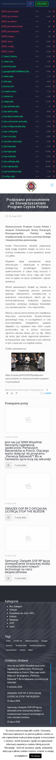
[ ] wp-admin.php (9, 111)
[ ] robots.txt (7, 96)
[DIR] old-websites (10, 31)
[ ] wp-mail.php (8, 156)
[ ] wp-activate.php (10, 106)
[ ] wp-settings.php (10, 161)
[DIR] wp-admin (9, 21)
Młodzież (13, 620)
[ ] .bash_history (9, 56)
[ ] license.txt (7, 86)
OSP (11, 623)
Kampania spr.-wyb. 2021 (21, 613)
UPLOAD (41, 3)
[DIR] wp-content (9, 16)
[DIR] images (7, 36)
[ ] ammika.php (8, 66)
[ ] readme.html (8, 91)
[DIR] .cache (7, 51)
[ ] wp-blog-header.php (12, 116)
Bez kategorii (15, 606)
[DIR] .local (6, 41)
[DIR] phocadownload (11, 26)
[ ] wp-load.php (8, 146)
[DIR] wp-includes (10, 11)
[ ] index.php (7, 76)
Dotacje (13, 609)
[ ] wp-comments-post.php (14, 121)
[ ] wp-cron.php (8, 136)
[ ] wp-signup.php (9, 166)
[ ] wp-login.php (8, 151)
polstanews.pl (19, 348)
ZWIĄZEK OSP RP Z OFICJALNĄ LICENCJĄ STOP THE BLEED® (26, 509)
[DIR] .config (7, 46)
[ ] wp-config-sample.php (13, 126)
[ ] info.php (6, 81)
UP (30, 3)
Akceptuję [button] (35, 756)
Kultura (12, 616)
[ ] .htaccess (7, 61)
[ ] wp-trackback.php (11, 171)
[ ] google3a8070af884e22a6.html (16, 71)
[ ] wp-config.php (9, 131)
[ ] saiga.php (7, 101)
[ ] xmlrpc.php (8, 176)
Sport (12, 626)
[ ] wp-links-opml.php (11, 141)
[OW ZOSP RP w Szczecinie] (31, 186)
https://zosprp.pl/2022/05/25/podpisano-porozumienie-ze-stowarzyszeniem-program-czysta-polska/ (27, 378)
